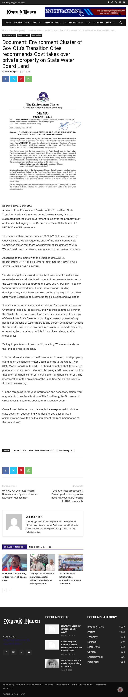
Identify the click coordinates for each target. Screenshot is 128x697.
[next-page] (10, 590)
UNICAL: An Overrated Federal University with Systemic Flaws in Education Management (20, 494)
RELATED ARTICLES (14, 547)
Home (5, 30)
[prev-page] (4, 590)
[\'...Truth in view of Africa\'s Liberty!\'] (21, 12)
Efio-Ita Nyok (11, 71)
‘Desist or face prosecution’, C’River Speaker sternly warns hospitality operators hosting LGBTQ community (67, 496)
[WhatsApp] (28, 79)
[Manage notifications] (120, 689)
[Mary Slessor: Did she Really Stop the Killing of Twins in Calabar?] (52, 663)
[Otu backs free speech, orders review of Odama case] (14, 562)
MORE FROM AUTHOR (40, 547)
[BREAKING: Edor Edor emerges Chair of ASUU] (52, 629)
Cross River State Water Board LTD (39, 450)
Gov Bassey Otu (66, 450)
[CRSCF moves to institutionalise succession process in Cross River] (70, 562)
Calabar (16, 450)
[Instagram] (112, 2)
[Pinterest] (21, 79)
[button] (120, 22)
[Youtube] (124, 2)
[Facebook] (108, 2)
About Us (7, 688)
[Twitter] (116, 2)
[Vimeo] (120, 2)
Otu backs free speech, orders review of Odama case (14, 576)
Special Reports (23, 35)
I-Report (49, 684)
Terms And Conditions (82, 684)
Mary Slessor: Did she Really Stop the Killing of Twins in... (71, 663)
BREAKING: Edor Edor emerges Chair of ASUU (70, 629)
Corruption (36, 35)
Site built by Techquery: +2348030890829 (22, 684)
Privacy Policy (62, 684)
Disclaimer (101, 684)
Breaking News (18, 30)
